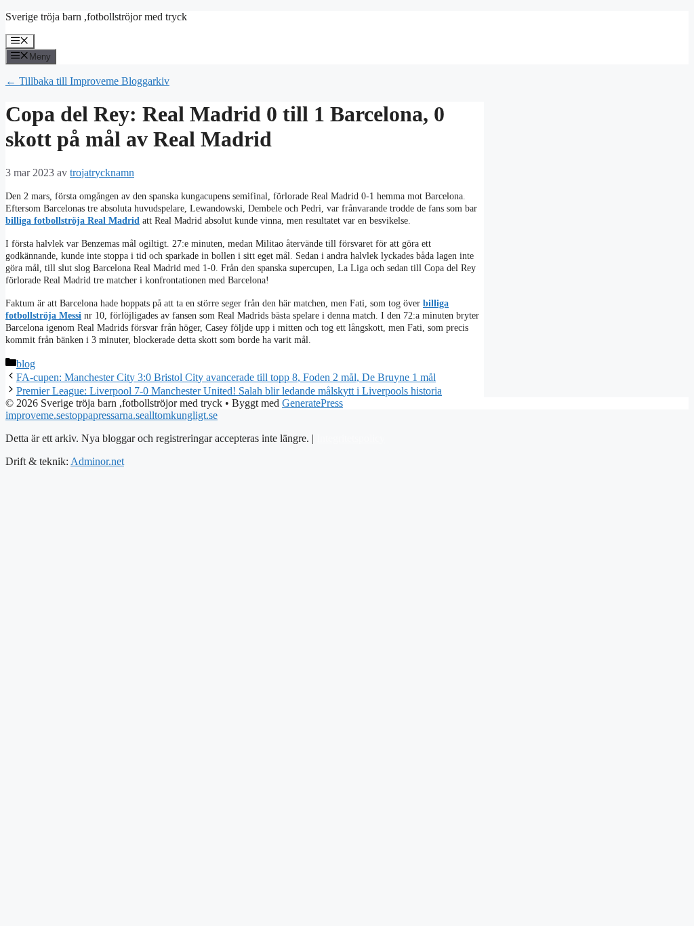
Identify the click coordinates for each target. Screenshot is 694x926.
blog (25, 363)
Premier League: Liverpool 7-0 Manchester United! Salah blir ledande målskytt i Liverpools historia (229, 391)
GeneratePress (312, 403)
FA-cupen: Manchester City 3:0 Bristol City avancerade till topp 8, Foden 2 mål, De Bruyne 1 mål (226, 377)
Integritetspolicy (351, 438)
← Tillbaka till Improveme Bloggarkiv (87, 81)
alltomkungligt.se (181, 415)
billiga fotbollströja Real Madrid (72, 221)
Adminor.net (97, 461)
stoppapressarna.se (104, 415)
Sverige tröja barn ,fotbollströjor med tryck (96, 16)
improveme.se (35, 415)
